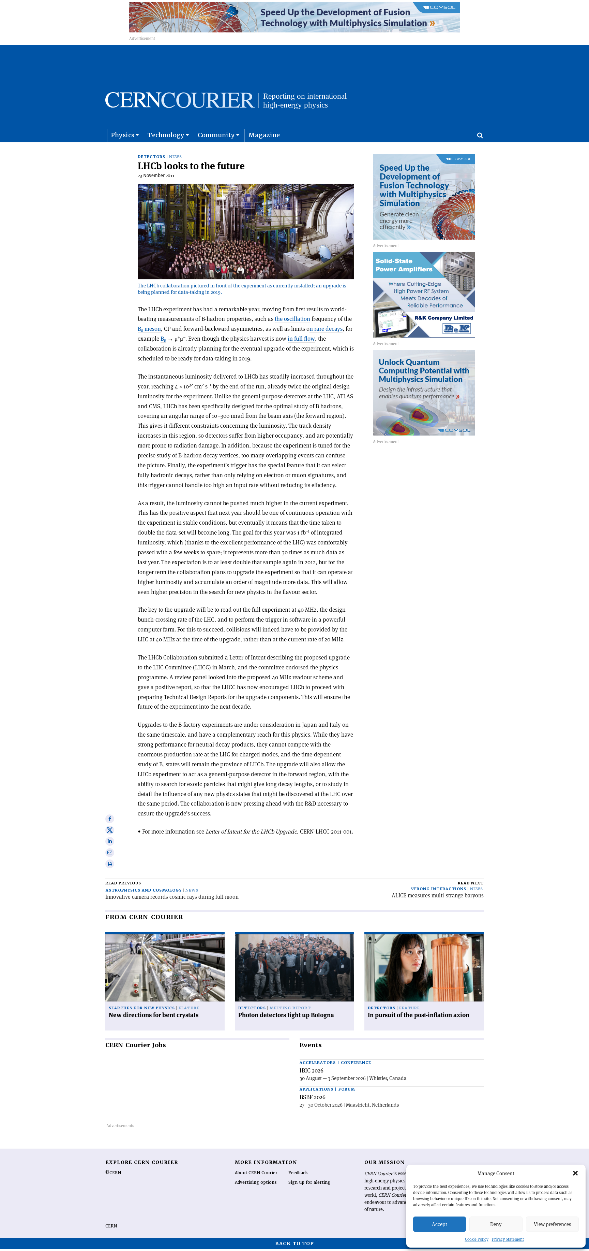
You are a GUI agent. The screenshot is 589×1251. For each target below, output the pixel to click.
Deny (496, 1224)
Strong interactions (438, 889)
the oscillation (292, 319)
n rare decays (326, 328)
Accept (439, 1224)
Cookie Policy (476, 1239)
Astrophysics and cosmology (144, 890)
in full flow (301, 338)
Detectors (151, 156)
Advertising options (256, 1182)
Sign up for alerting (309, 1182)
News (175, 156)
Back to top (294, 1243)
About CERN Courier (256, 1173)
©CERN (113, 1173)
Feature (189, 1008)
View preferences (552, 1224)
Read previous (123, 883)
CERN (111, 1226)
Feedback (298, 1173)
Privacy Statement (508, 1239)
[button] (575, 1173)
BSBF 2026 (313, 1097)
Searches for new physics (142, 1008)
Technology (166, 135)
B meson (149, 329)
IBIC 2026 (311, 1070)
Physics (122, 135)
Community (216, 135)
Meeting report (290, 1008)
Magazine (264, 135)
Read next (471, 883)
